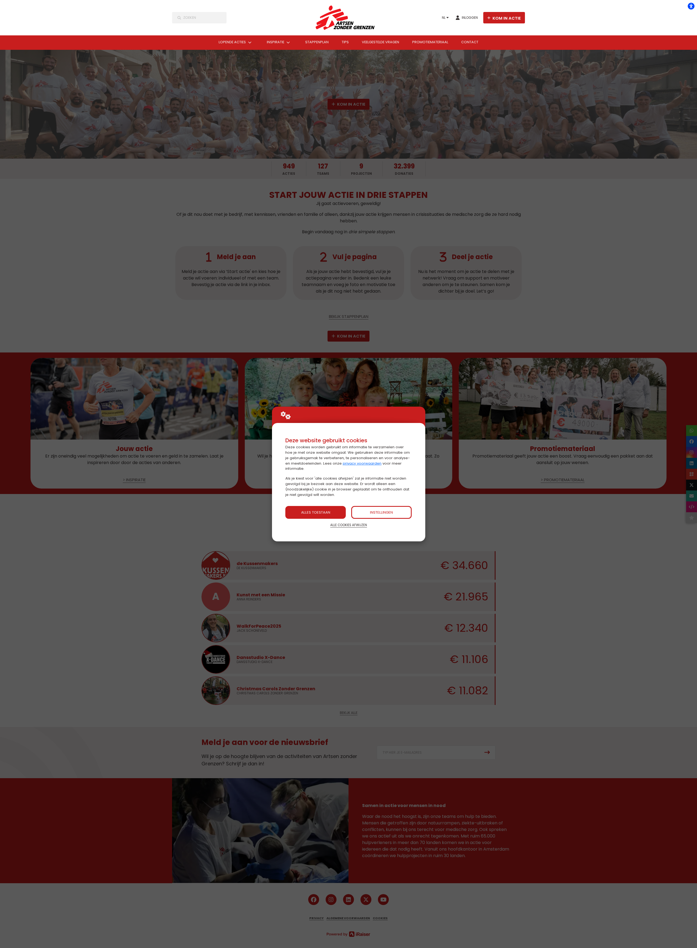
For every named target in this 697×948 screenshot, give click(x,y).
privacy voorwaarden (362, 463)
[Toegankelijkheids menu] (691, 6)
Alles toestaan (315, 512)
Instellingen (381, 512)
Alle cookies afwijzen (348, 525)
